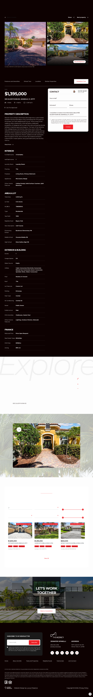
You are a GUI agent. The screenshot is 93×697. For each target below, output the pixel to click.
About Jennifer (17, 661)
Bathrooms (12, 516)
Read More (8, 144)
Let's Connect (72, 661)
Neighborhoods (47, 661)
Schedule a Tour (81, 81)
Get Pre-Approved (11, 107)
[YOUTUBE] (67, 653)
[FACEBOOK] (52, 653)
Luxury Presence (32, 688)
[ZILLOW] (77, 653)
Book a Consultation (46, 611)
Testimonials (60, 661)
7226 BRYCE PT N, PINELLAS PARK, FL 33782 (44, 543)
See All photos (79, 61)
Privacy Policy (67, 122)
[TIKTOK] (72, 653)
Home (6, 661)
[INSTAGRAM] (57, 653)
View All (46, 558)
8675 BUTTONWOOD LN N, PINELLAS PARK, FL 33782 (72, 543)
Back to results (11, 17)
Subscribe (34, 642)
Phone (71, 105)
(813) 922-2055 (54, 645)
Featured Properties (32, 661)
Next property (81, 17)
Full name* (53, 105)
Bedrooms (38, 516)
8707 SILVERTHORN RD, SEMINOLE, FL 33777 (17, 543)
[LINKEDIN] (62, 653)
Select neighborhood (41, 507)
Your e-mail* (53, 98)
